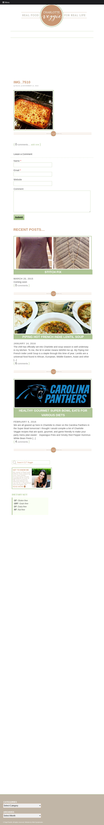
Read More (18, 487)
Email (17, 170)
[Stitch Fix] (52, 253)
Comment (18, 189)
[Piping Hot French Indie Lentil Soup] (52, 318)
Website (18, 179)
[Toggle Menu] (6, 2)
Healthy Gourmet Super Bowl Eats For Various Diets (53, 413)
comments (21, 285)
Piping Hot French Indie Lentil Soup (53, 337)
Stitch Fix (53, 272)
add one (35, 144)
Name (17, 161)
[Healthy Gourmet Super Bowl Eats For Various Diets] (52, 393)
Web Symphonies (37, 822)
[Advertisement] (31, 535)
